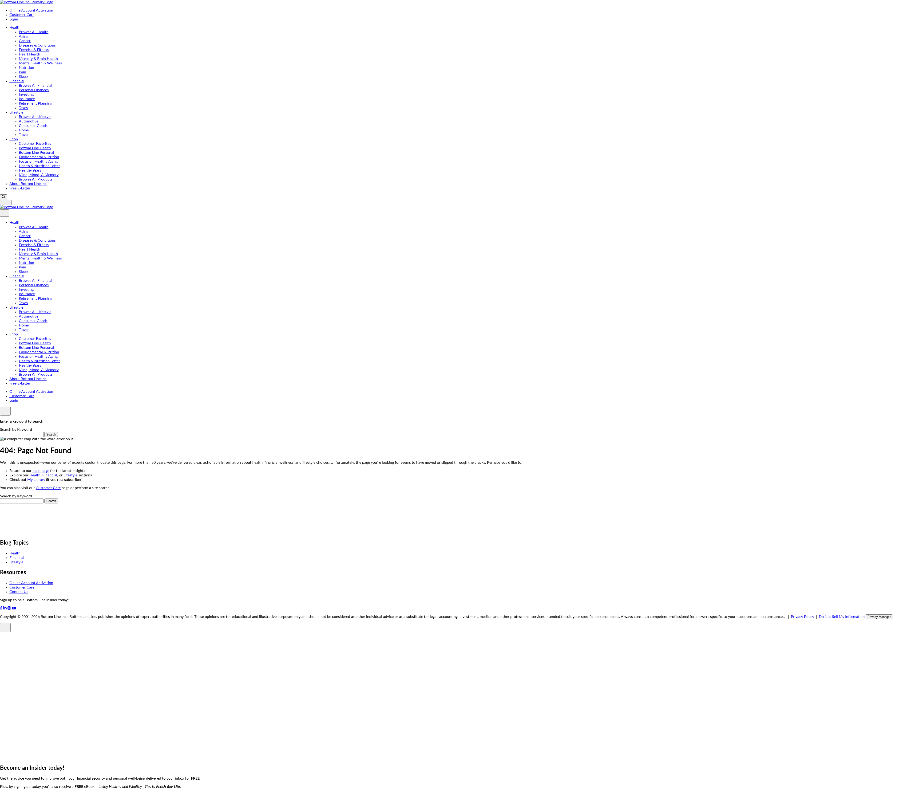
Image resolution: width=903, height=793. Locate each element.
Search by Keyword (16, 430)
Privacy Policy (802, 617)
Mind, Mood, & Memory (39, 175)
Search (51, 434)
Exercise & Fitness (34, 50)
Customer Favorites (35, 143)
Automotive (28, 121)
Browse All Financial (35, 85)
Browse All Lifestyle (35, 117)
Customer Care (21, 15)
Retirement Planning (35, 103)
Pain (22, 72)
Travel (23, 135)
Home (24, 130)
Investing (26, 94)
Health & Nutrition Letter (39, 166)
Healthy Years (30, 170)
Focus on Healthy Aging (38, 161)
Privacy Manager (879, 617)
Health (14, 27)
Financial (16, 81)
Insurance (27, 99)
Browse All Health (33, 32)
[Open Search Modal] (3, 197)
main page (40, 471)
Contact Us (18, 592)
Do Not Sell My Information (842, 617)
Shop (13, 139)
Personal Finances (34, 90)
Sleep (23, 77)
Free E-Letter (19, 188)
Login (13, 19)
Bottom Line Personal (36, 152)
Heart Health (29, 54)
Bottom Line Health (35, 148)
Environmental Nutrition (39, 157)
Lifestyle (16, 112)
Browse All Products (35, 179)
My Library (36, 480)
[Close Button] (4, 213)
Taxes (23, 108)
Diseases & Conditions (37, 45)
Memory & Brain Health (38, 59)
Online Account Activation (31, 10)
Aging (23, 36)
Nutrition (26, 68)
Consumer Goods (33, 126)
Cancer (25, 41)
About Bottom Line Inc (28, 184)
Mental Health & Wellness (40, 63)
